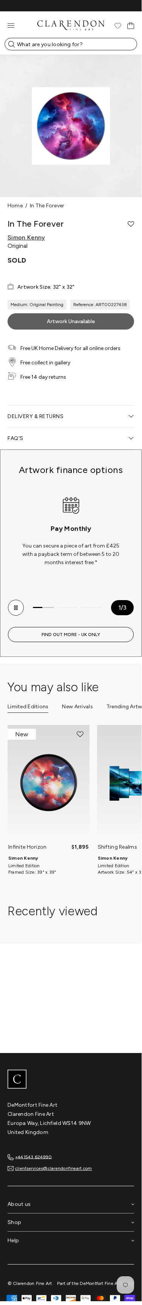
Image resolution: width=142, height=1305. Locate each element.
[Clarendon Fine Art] (71, 1080)
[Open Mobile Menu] (11, 25)
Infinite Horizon (27, 847)
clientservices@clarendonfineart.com (53, 1168)
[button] (131, 224)
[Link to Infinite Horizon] (49, 783)
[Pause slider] (16, 608)
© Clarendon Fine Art (30, 1283)
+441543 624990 (33, 1156)
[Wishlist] (117, 25)
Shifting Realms (117, 847)
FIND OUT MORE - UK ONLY (71, 634)
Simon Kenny (26, 238)
